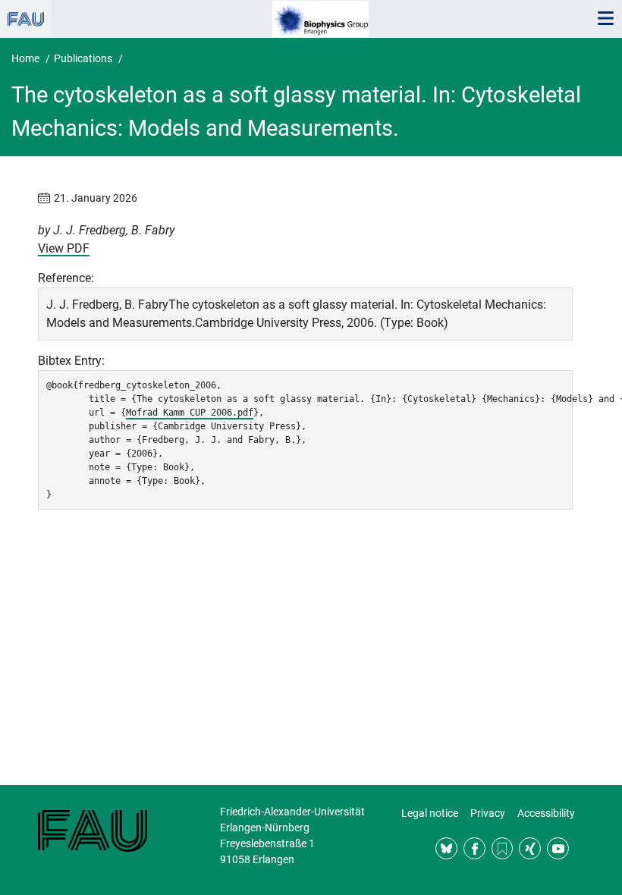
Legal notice (429, 813)
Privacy (487, 813)
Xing (530, 848)
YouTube (558, 848)
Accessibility (546, 813)
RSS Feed (503, 848)
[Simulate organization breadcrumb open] (26, 19)
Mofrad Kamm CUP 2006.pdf (189, 412)
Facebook (474, 848)
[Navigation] (605, 19)
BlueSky (446, 848)
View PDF (64, 248)
